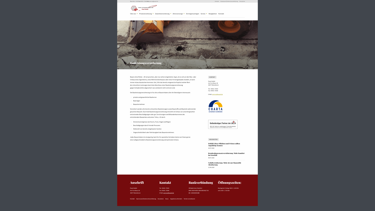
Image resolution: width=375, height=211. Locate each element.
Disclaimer (242, 1)
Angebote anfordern (176, 199)
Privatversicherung (145, 14)
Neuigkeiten (213, 14)
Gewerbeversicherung (162, 14)
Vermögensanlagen (192, 14)
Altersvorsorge (178, 14)
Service (203, 14)
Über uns (133, 14)
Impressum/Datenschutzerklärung (229, 1)
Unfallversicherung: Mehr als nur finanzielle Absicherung (224, 164)
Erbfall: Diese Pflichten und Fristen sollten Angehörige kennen (224, 145)
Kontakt (217, 1)
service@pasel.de (153, 1)
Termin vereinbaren (189, 199)
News (167, 199)
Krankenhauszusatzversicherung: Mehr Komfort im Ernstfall (226, 154)
